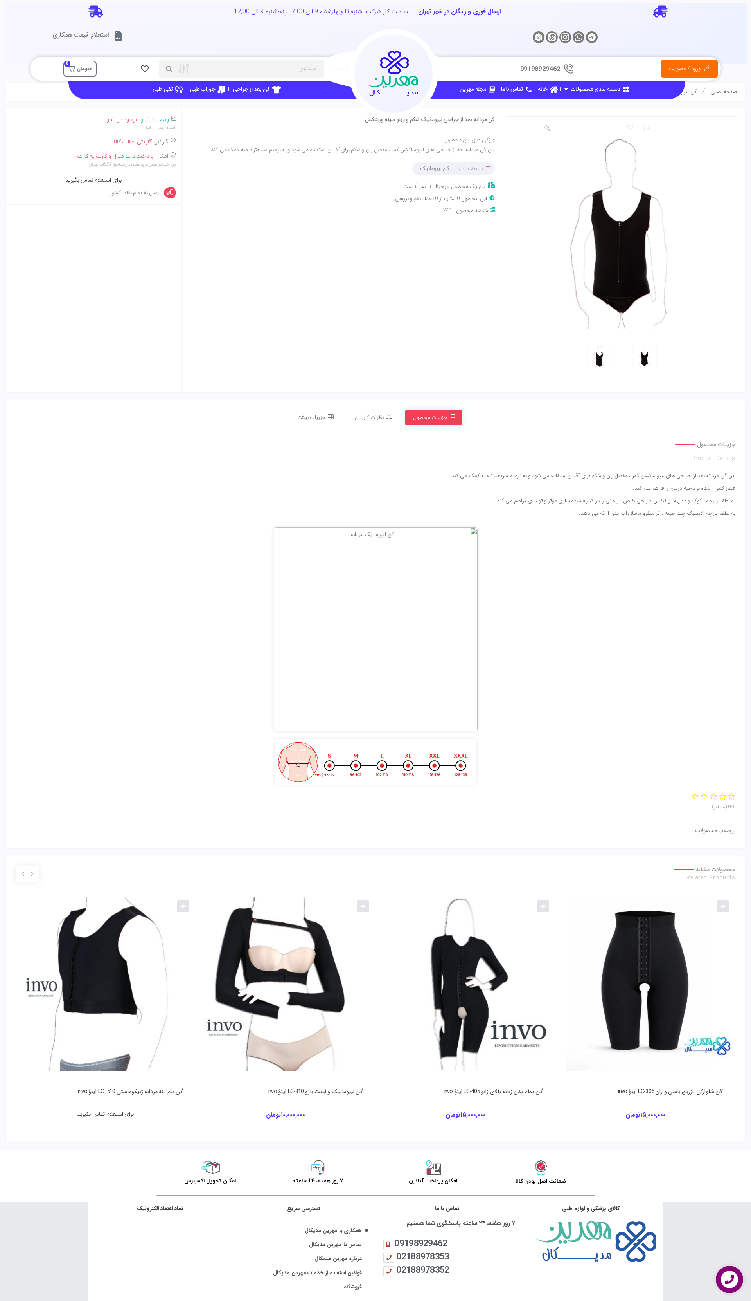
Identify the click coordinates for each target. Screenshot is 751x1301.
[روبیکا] (538, 37)
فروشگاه (353, 1287)
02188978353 (422, 1256)
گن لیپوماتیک (434, 168)
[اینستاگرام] (565, 37)
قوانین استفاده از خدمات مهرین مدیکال (317, 1273)
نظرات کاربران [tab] (369, 417)
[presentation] (31, 874)
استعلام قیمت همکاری (80, 35)
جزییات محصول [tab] (430, 417)
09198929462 (420, 1243)
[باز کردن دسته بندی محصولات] (566, 89)
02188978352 (422, 1270)
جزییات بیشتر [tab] (311, 417)
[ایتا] (552, 37)
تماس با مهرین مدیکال (335, 1245)
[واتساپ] (578, 37)
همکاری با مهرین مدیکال (333, 1231)
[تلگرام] (592, 37)
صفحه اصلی (724, 91)
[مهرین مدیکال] (591, 1241)
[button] (547, 128)
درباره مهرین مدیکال (338, 1259)
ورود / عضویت (685, 68)
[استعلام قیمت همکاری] (118, 36)
